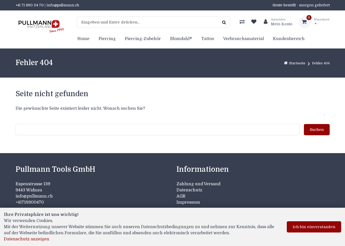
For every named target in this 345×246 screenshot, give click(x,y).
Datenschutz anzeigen (26, 239)
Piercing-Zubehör (143, 38)
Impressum (188, 202)
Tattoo (207, 38)
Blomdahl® (181, 38)
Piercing (107, 38)
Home (83, 38)
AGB (180, 196)
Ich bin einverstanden (314, 227)
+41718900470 (30, 202)
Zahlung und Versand (198, 184)
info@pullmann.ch (35, 196)
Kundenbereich (289, 38)
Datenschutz (189, 190)
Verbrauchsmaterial (243, 38)
